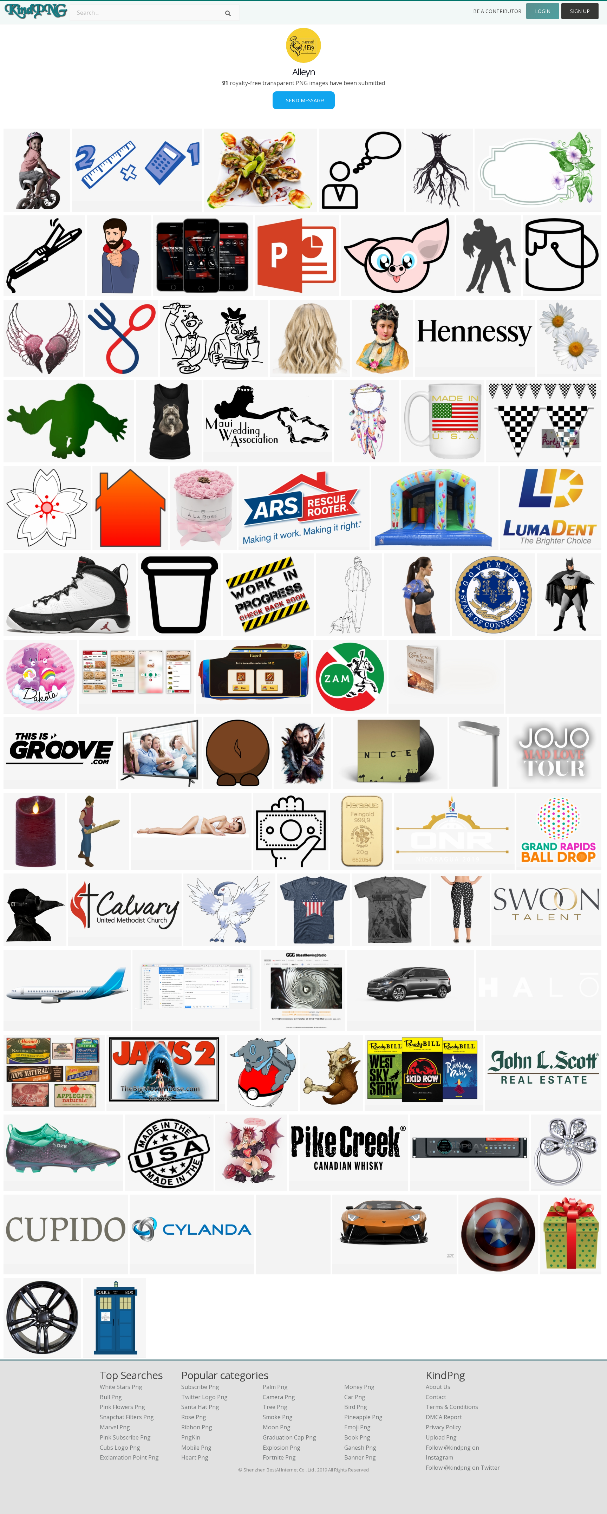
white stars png (121, 1387)
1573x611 (147, 1027)
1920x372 (145, 865)
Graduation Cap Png (289, 1437)
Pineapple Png (363, 1417)
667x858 (553, 1270)
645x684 (240, 1106)
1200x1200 (349, 784)
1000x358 (490, 1027)
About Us (438, 1387)
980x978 (536, 291)
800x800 (16, 1027)
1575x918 (121, 1106)
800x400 (428, 372)
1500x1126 (521, 709)
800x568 (173, 372)
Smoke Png (278, 1417)
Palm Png (275, 1387)
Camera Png (279, 1397)
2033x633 (500, 1106)
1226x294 (144, 1270)
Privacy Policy (443, 1427)
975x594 (166, 291)
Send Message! (303, 100)
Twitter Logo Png (204, 1397)
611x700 (550, 372)
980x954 (332, 207)
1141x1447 (185, 545)
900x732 (513, 545)
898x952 (313, 1106)
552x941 (80, 865)
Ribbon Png (196, 1427)
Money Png (359, 1387)
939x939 (471, 1270)
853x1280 (398, 632)
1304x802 (253, 545)
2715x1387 (404, 709)
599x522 (138, 1186)
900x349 (85, 207)
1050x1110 (271, 1270)
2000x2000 (19, 1186)
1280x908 (356, 291)
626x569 (236, 632)
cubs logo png (120, 1447)
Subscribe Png (200, 1387)
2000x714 (18, 1270)
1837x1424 (199, 941)
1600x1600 (269, 865)
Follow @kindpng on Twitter (463, 1467)
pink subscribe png (125, 1437)
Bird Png (355, 1407)
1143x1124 (417, 458)
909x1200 (366, 372)
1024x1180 (19, 941)
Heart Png (194, 1457)
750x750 (364, 941)
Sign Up (580, 11)
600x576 (16, 545)
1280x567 (362, 1027)
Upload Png (441, 1437)
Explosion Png (281, 1447)
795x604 (544, 1186)
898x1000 (230, 1186)
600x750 (499, 458)
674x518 (286, 784)
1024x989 (18, 372)
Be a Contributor (497, 11)
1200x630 (345, 865)
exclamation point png (129, 1457)
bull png (111, 1397)
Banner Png (360, 1457)
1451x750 (211, 709)
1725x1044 (409, 865)
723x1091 (551, 632)
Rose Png (193, 1417)
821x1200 (18, 207)
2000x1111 (524, 784)
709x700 (16, 291)
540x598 (105, 545)
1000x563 (379, 1106)
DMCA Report (444, 1417)
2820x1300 (95, 709)
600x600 (469, 291)
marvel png (115, 1427)
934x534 (16, 458)
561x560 (290, 941)
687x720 (216, 784)
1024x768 (386, 545)
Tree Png (275, 1407)
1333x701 (218, 458)
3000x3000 (465, 784)
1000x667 (218, 207)
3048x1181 (304, 1186)
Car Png (354, 1397)
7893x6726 (133, 784)
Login (542, 11)
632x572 (529, 865)
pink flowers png (122, 1407)
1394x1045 (19, 1106)
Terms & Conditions (452, 1407)
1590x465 (18, 784)
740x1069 (97, 1353)
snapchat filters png (127, 1417)
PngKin (190, 1437)
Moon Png (277, 1427)
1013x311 (506, 941)
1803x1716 (270, 291)
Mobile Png (196, 1447)
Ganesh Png (360, 1447)
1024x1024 (151, 458)
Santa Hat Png (200, 1407)
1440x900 (347, 1270)
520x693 (419, 207)
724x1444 (348, 458)
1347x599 (83, 941)
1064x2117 (102, 291)
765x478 (16, 632)
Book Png (357, 1437)
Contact (436, 1397)
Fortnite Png (279, 1457)
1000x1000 (101, 372)
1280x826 (489, 207)
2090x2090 (285, 372)
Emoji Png (357, 1427)
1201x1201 (154, 632)
